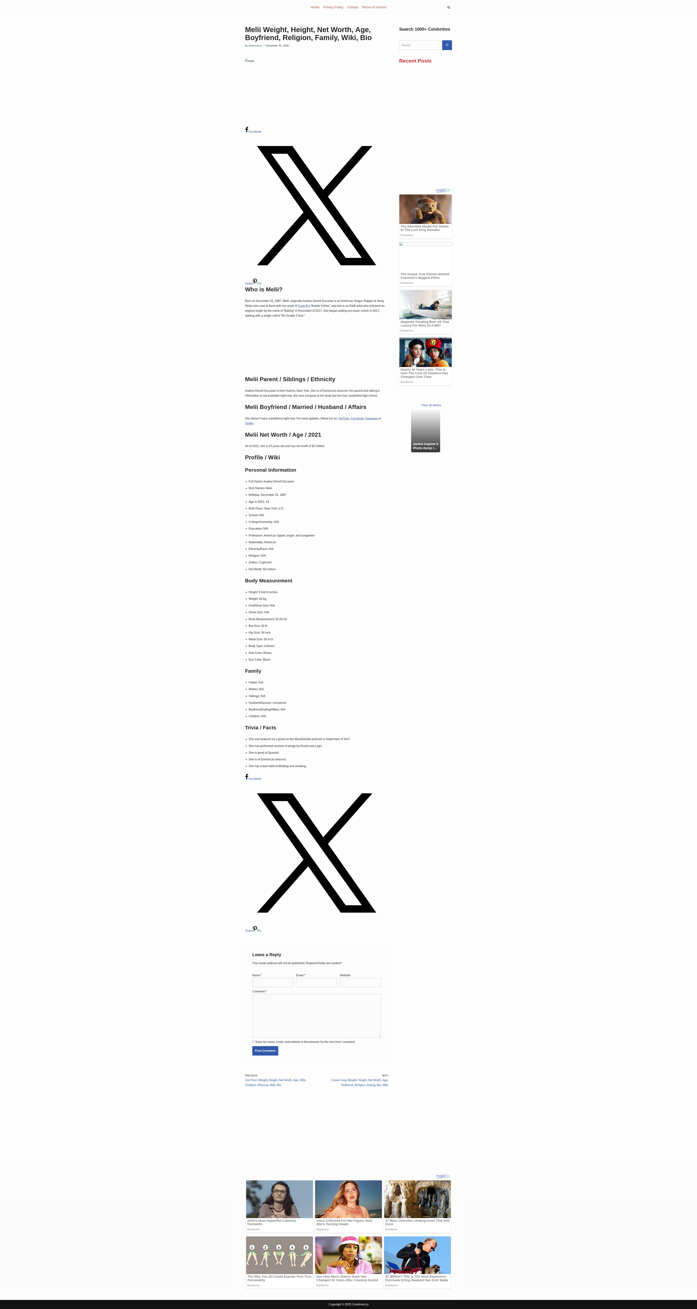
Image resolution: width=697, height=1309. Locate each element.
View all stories (431, 405)
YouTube (343, 418)
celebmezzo (255, 45)
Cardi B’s (304, 305)
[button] (448, 7)
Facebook (357, 418)
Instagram (371, 418)
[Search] (447, 45)
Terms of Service (374, 7)
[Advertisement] (316, 100)
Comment (259, 991)
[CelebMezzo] (263, 7)
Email (300, 975)
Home (315, 7)
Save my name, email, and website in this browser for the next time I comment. (305, 1041)
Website (345, 975)
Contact (352, 7)
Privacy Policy (333, 7)
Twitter (249, 423)
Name (257, 975)
